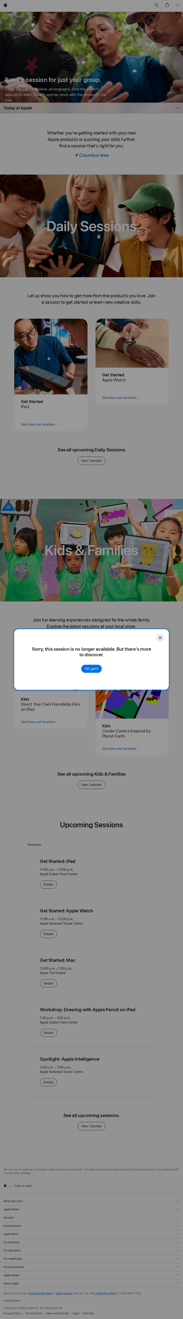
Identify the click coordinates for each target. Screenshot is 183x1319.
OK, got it (91, 669)
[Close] (160, 638)
